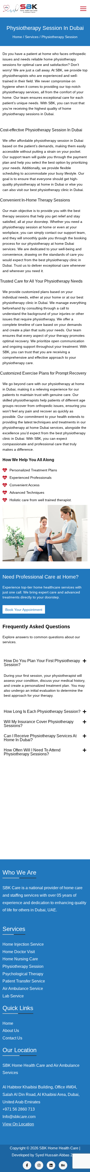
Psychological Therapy (22, 974)
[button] (45, 662)
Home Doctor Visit (18, 952)
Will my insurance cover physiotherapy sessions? (39, 724)
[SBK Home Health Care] (20, 8)
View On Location (18, 1124)
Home (17, 37)
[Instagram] (39, 1165)
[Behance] (63, 1165)
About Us (10, 1030)
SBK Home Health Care (58, 1148)
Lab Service (13, 996)
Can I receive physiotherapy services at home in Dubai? (40, 738)
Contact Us (12, 1038)
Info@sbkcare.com (19, 1117)
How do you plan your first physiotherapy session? (42, 663)
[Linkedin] (51, 1165)
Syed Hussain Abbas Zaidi (56, 1155)
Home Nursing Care (20, 959)
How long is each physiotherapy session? (42, 711)
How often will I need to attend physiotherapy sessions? (32, 752)
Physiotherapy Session (59, 37)
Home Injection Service (23, 944)
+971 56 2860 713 (18, 1109)
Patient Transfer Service (23, 981)
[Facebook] (27, 1165)
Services (31, 37)
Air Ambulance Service (22, 988)
